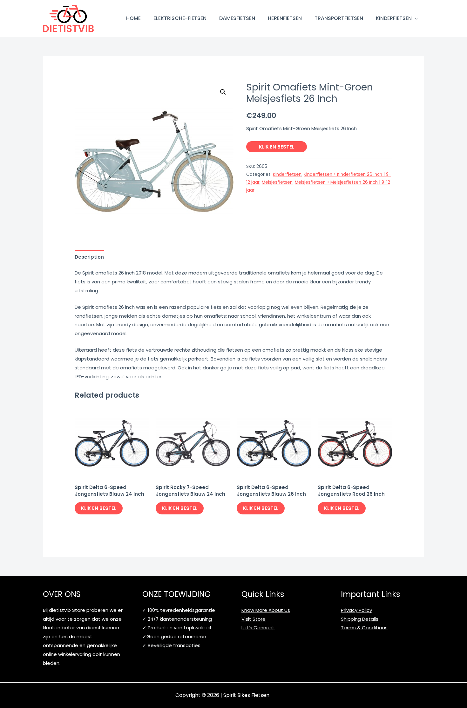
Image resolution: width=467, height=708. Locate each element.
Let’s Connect (257, 627)
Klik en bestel (276, 146)
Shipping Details (359, 619)
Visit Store (253, 619)
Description (89, 257)
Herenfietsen (285, 18)
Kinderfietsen (394, 18)
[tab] (89, 257)
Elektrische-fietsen (179, 18)
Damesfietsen (237, 18)
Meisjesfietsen (277, 182)
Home (133, 18)
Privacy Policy (356, 610)
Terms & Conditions (364, 627)
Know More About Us (265, 610)
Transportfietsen (339, 18)
